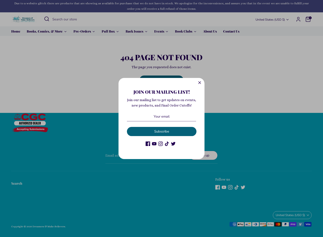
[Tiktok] (167, 143)
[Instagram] (160, 143)
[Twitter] (173, 143)
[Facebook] (148, 143)
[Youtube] (154, 143)
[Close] (200, 83)
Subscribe (161, 131)
